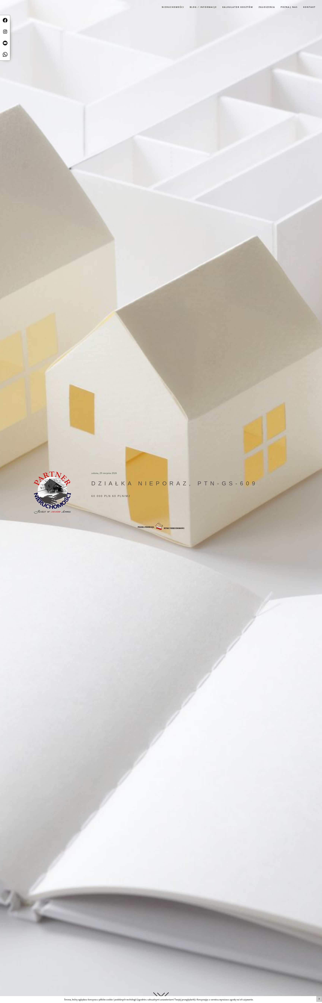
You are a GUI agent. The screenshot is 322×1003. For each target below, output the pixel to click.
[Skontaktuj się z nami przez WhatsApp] (5, 55)
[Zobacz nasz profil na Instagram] (5, 32)
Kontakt (309, 7)
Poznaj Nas (289, 7)
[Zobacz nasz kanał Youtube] (5, 43)
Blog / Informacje (203, 7)
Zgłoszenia (267, 7)
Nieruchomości (173, 7)
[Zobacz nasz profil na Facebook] (5, 21)
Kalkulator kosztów (237, 7)
